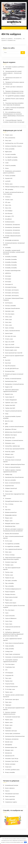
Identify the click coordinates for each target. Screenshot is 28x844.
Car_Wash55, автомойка (11, 157)
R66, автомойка (9, 189)
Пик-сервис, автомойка (11, 580)
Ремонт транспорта (10, 796)
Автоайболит (8, 219)
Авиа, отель (8, 205)
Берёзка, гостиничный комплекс (13, 378)
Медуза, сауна (8, 518)
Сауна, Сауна (8, 621)
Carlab (6, 162)
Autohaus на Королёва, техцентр (13, 146)
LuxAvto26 (7, 181)
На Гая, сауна (8, 541)
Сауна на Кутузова (10, 615)
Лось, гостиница (9, 504)
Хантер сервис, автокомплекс (12, 733)
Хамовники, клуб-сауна (11, 730)
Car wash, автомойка (10, 154)
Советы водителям (10, 799)
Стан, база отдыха (9, 664)
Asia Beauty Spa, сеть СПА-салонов (14, 143)
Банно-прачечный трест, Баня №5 (13, 352)
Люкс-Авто (8, 509)
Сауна (6, 612)
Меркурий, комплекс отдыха (12, 523)
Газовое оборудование (11, 399)
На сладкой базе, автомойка (12, 543)
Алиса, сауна (8, 325)
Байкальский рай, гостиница (12, 347)
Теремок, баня (8, 681)
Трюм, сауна (8, 702)
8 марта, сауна (9, 135)
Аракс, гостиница (9, 327)
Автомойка (8, 247)
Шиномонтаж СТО (9, 755)
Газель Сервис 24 (9, 397)
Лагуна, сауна (8, 491)
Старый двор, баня (10, 667)
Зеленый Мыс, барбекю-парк (12, 446)
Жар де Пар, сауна (10, 437)
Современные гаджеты (11, 802)
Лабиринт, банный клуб (11, 488)
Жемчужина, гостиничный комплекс (14, 440)
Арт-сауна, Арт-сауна (10, 336)
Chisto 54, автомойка (10, 165)
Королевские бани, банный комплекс (14, 477)
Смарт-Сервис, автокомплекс (12, 654)
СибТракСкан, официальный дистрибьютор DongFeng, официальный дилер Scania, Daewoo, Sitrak (13, 634)
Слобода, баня (9, 651)
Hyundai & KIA (8, 178)
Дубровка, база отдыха (11, 434)
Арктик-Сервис (9, 333)
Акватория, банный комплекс (12, 308)
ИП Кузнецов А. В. (9, 457)
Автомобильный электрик (11, 785)
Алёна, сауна (8, 316)
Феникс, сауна (8, 725)
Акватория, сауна (9, 311)
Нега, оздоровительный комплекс (13, 549)
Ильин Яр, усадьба (10, 451)
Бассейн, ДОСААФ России (11, 368)
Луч (6, 506)
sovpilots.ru (14, 21)
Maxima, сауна (8, 184)
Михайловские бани (10, 526)
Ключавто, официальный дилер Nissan (15, 464)
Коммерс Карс (8, 474)
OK (25, 842)
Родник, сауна (8, 600)
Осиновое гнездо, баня (11, 562)
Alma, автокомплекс (10, 137)
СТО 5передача (9, 672)
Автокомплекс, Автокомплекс (12, 224)
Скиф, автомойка (9, 646)
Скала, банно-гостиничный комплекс (14, 643)
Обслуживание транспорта (12, 793)
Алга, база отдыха (9, 314)
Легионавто (8, 498)
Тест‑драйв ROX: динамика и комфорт (15, 95)
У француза (8, 705)
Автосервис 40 (9, 284)
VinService (7, 196)
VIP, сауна (7, 202)
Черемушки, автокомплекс (12, 739)
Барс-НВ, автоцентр (10, 365)
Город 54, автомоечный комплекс (13, 410)
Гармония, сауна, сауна (11, 402)
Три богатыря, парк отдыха (12, 699)
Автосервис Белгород (10, 287)
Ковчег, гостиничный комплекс (12, 467)
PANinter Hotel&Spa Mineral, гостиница (15, 186)
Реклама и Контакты (10, 594)
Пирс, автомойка (9, 583)
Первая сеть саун (9, 577)
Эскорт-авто (8, 766)
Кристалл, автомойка (10, 480)
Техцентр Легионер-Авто (11, 686)
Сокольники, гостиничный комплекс (14, 657)
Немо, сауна (8, 552)
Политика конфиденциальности (13, 588)
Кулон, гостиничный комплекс (12, 482)
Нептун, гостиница (9, 554)
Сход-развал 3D (9, 675)
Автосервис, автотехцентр (12, 290)
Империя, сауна (9, 454)
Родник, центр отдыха (10, 602)
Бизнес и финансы (10, 788)
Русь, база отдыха (9, 610)
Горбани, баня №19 (10, 405)
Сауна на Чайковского (10, 618)
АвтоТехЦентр (9, 302)
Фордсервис (8, 728)
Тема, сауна (8, 678)
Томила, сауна (8, 692)
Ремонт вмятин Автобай (11, 597)
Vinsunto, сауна (9, 199)
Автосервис (8, 276)
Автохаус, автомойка (10, 305)
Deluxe (7, 168)
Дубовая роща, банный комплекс (13, 432)
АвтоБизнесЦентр (9, 221)
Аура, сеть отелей (9, 341)
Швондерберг (8, 744)
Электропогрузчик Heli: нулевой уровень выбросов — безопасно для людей (12, 73)
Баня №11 (7, 360)
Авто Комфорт (8, 210)
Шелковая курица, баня (11, 747)
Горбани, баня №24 (10, 408)
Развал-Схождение (10, 591)
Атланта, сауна (9, 339)
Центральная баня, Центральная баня (15, 736)
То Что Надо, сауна (10, 689)
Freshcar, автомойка (10, 175)
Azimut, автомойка (9, 148)
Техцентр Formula (9, 683)
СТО (6, 669)
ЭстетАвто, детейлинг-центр (12, 769)
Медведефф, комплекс (11, 515)
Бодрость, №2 (8, 387)
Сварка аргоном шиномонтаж (12, 626)
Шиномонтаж (8, 753)
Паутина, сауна (9, 572)
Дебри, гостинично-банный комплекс (14, 426)
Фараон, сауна (9, 719)
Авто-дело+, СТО (9, 216)
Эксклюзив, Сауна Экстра (11, 758)
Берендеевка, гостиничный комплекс (14, 384)
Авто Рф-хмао (8, 213)
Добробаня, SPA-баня (10, 429)
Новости (7, 790)
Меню (3, 28)
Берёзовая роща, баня (11, 381)
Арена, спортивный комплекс (12, 330)
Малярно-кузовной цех (11, 512)
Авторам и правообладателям (12, 270)
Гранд (6, 413)
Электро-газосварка (10, 764)
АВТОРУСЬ (8, 273)
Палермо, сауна (9, 564)
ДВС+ (6, 423)
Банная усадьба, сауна (11, 350)
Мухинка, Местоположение (12, 533)
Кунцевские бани (9, 485)
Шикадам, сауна (9, 750)
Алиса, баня (8, 322)
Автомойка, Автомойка (11, 256)
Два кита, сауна (9, 421)
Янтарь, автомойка (10, 772)
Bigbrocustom (8, 151)
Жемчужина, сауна (10, 443)
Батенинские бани (9, 371)
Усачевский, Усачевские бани (12, 716)
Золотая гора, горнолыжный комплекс (14, 448)
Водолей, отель (9, 394)
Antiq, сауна (8, 140)
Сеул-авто (7, 629)
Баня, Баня (8, 363)
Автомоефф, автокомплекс (12, 240)
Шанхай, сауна (9, 741)
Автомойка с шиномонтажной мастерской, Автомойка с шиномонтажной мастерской (13, 252)
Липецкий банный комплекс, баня (13, 501)
